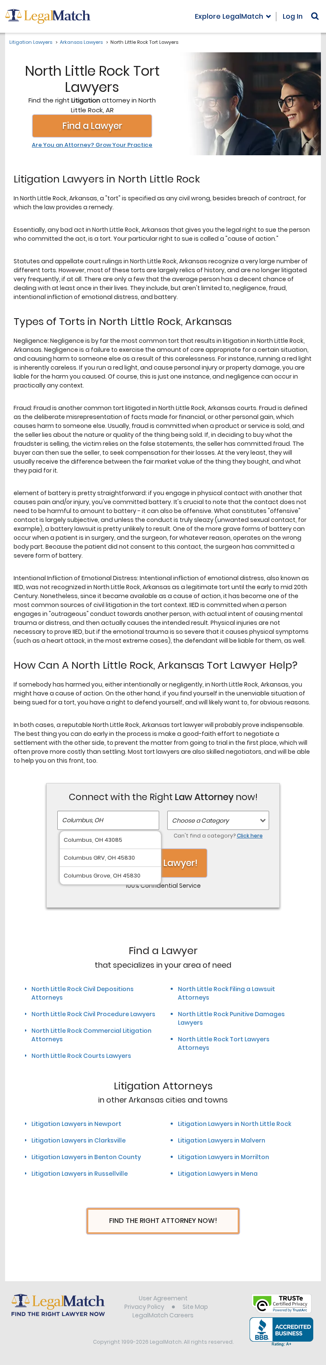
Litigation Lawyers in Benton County (86, 1157)
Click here (250, 835)
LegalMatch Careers (163, 1315)
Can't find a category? (218, 835)
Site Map (195, 1306)
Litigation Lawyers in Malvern (221, 1140)
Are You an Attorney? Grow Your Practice (92, 145)
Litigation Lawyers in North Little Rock (234, 1124)
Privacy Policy (144, 1306)
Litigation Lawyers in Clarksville (78, 1140)
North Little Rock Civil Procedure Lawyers (93, 1014)
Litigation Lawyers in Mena (218, 1173)
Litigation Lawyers (30, 42)
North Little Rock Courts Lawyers (81, 1056)
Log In (293, 16)
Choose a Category (200, 820)
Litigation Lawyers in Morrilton (223, 1157)
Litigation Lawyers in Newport (76, 1124)
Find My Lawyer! (163, 863)
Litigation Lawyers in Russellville (79, 1173)
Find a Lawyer (92, 126)
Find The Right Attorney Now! (163, 1220)
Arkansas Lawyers (81, 42)
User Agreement (163, 1298)
